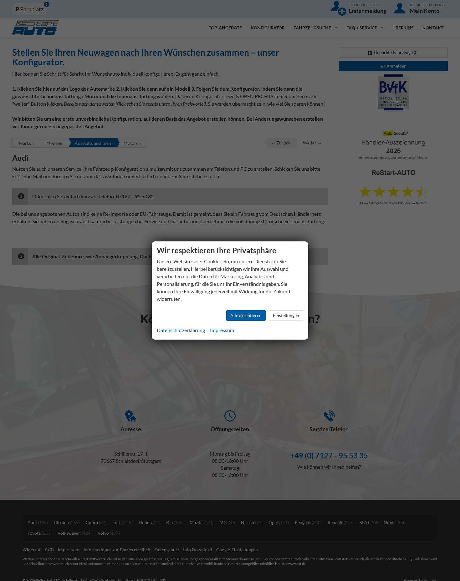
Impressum (222, 330)
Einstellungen (286, 315)
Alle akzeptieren (246, 315)
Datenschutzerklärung (181, 330)
